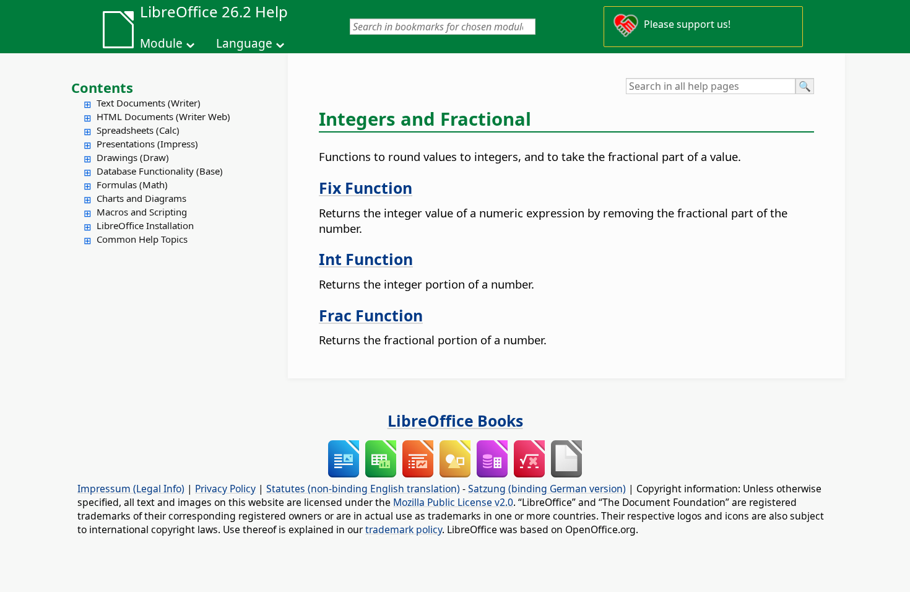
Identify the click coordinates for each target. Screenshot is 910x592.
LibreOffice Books (455, 420)
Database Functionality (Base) (160, 171)
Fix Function (365, 187)
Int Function (366, 258)
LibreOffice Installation (145, 225)
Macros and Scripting (142, 212)
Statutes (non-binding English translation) (363, 488)
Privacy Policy (225, 488)
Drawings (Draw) (133, 157)
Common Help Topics (142, 239)
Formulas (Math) (132, 184)
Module (161, 43)
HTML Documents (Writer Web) (163, 116)
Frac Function (371, 315)
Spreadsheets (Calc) (138, 130)
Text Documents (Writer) (149, 103)
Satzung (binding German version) (547, 488)
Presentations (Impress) (147, 143)
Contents (102, 87)
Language (244, 43)
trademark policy (403, 529)
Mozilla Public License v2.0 (453, 502)
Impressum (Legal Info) (130, 488)
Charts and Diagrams (141, 198)
